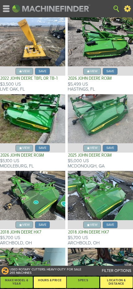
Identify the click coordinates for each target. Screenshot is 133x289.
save (42, 71)
